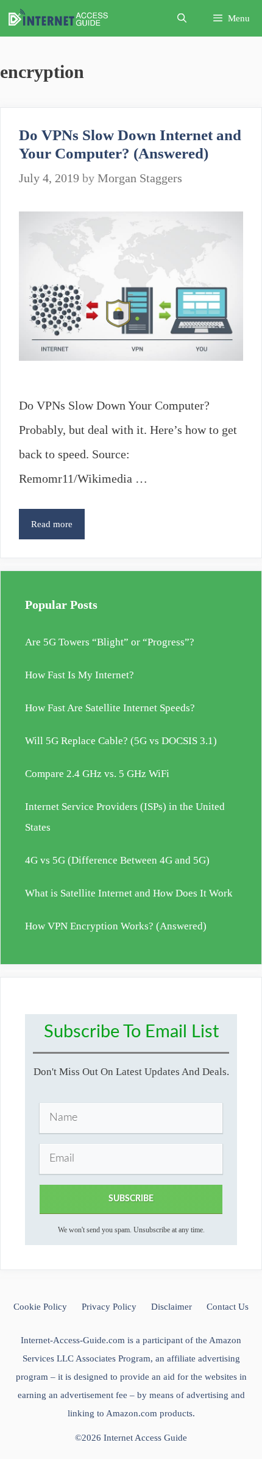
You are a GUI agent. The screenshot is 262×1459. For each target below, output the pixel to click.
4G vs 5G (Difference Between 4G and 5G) (117, 860)
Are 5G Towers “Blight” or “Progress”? (109, 642)
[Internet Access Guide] (61, 18)
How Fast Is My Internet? (79, 675)
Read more (58, 529)
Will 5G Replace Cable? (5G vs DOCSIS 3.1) (121, 741)
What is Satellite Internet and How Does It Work (129, 893)
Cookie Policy (40, 1307)
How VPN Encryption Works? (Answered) (116, 926)
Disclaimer (171, 1307)
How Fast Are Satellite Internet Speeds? (110, 708)
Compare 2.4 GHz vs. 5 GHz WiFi (97, 773)
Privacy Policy (109, 1307)
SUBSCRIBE (131, 1199)
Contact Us (228, 1307)
